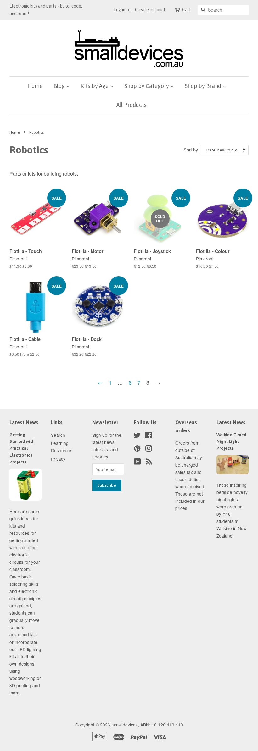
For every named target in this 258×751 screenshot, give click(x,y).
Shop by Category (147, 86)
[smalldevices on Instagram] (148, 449)
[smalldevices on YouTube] (137, 462)
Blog (59, 86)
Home (35, 86)
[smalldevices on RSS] (148, 462)
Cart (186, 9)
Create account (150, 9)
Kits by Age (95, 86)
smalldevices (125, 724)
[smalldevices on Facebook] (148, 436)
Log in (119, 9)
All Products (131, 104)
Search (58, 435)
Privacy (58, 459)
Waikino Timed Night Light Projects (231, 441)
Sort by (190, 149)
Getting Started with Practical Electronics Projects (22, 448)
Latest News (23, 422)
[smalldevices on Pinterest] (137, 449)
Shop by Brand (203, 86)
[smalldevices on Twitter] (137, 436)
